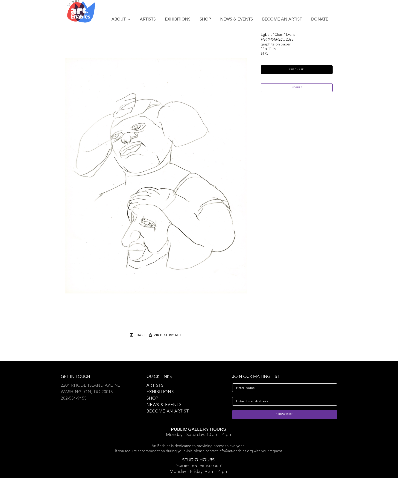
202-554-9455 (74, 398)
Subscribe (284, 414)
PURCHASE (296, 70)
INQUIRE (297, 88)
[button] (121, 19)
